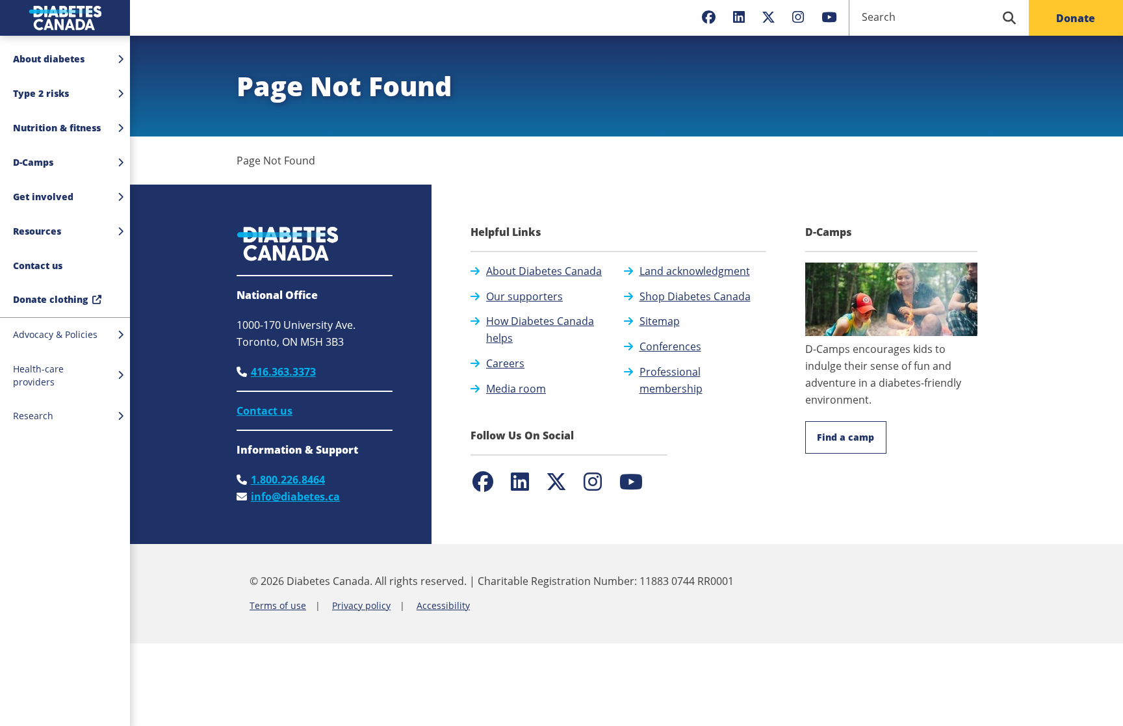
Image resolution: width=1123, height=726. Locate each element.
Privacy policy (361, 605)
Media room (516, 389)
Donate (1075, 18)
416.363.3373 (283, 372)
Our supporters (524, 296)
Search (879, 17)
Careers (505, 363)
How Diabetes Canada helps (540, 329)
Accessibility (443, 605)
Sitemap (659, 321)
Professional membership (671, 380)
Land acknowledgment (694, 271)
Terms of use (278, 605)
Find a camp (845, 437)
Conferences (670, 346)
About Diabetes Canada (544, 271)
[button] (65, 266)
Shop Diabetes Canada (695, 296)
